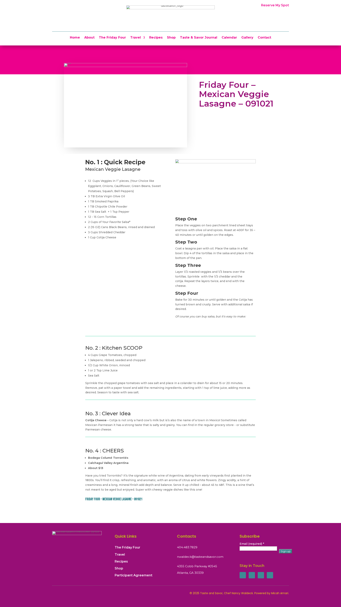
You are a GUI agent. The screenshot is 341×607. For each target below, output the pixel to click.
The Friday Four (112, 37)
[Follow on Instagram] (261, 575)
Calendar (229, 37)
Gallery (247, 37)
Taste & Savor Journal (198, 37)
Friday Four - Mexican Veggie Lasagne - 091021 (113, 499)
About (89, 37)
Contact (264, 37)
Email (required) (252, 544)
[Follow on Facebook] (243, 575)
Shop (171, 37)
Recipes (156, 37)
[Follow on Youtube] (270, 575)
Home (75, 37)
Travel (135, 37)
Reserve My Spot (275, 5)
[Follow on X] (252, 575)
